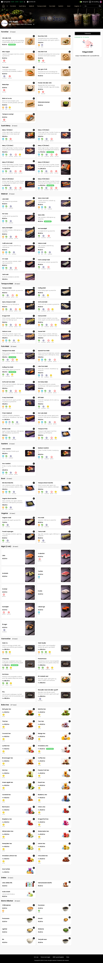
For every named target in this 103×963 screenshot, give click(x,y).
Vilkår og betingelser (58, 957)
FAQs (67, 957)
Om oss (36, 957)
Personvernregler (45, 957)
